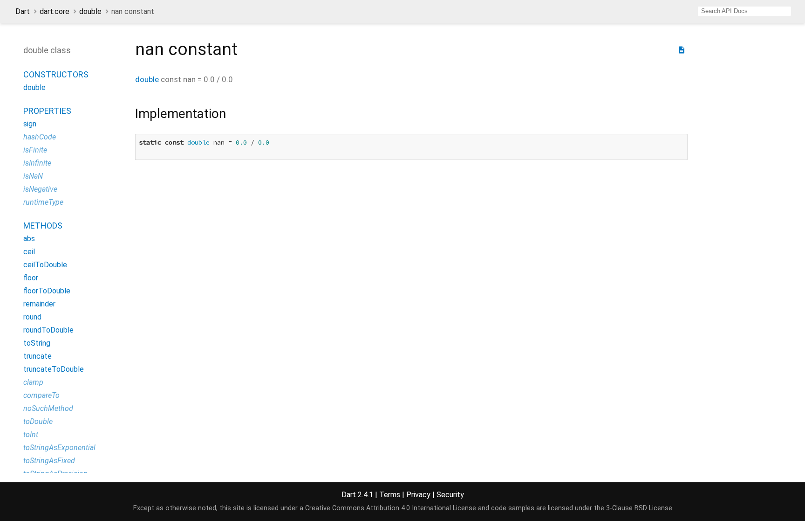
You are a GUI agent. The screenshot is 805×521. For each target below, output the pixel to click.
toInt (30, 434)
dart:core (54, 11)
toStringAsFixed (49, 460)
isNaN (33, 176)
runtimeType (43, 202)
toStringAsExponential (59, 447)
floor (30, 277)
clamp (33, 382)
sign (29, 123)
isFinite (35, 150)
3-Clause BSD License (639, 508)
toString (36, 343)
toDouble (38, 421)
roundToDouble (48, 330)
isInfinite (37, 163)
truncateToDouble (53, 369)
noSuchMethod (48, 408)
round (32, 317)
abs (29, 238)
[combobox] (744, 11)
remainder (39, 303)
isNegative (40, 189)
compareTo (41, 395)
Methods (42, 225)
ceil (29, 251)
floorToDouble (46, 290)
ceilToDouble (45, 264)
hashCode (39, 136)
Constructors (56, 74)
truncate (37, 356)
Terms (389, 494)
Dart (22, 11)
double (90, 11)
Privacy (418, 494)
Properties (47, 111)
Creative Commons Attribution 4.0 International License (390, 508)
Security (450, 494)
